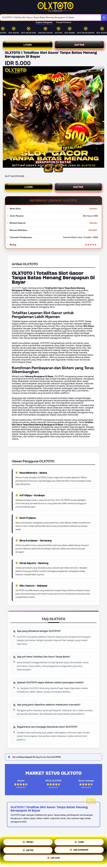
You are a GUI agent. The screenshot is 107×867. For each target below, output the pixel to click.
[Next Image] (102, 117)
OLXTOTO (16, 288)
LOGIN (28, 44)
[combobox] (50, 17)
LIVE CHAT (55, 858)
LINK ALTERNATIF (80, 849)
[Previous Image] (5, 117)
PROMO (29, 841)
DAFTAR (79, 44)
